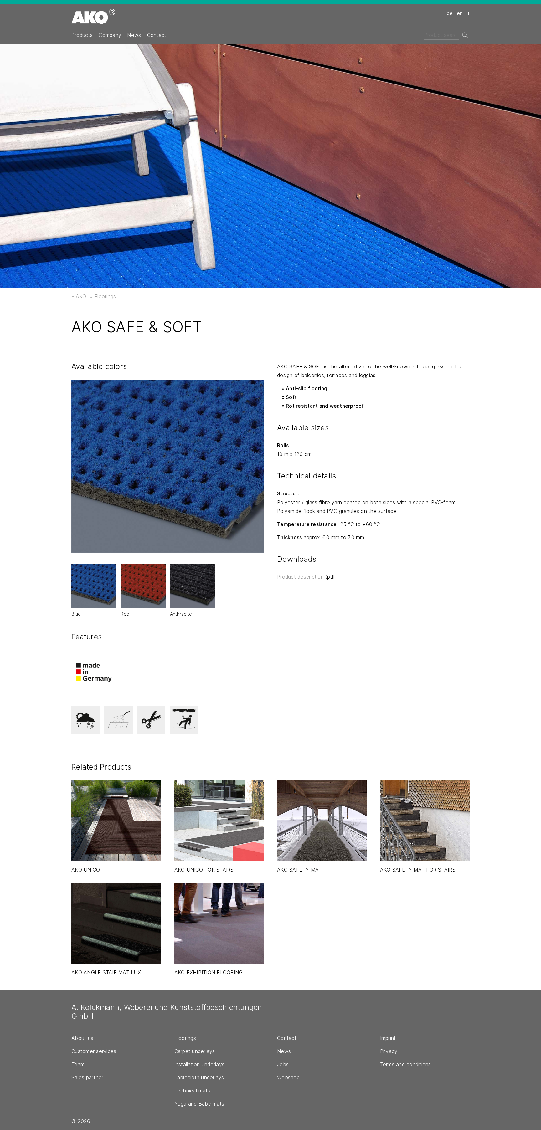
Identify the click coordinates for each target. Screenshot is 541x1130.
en (460, 13)
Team (78, 1064)
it (468, 13)
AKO (81, 296)
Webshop (288, 1077)
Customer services (93, 1051)
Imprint (388, 1038)
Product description (300, 577)
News (134, 35)
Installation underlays (199, 1064)
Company (110, 35)
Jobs (283, 1064)
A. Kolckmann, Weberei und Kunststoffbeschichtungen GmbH (166, 1011)
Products (82, 35)
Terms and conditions (405, 1064)
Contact (157, 35)
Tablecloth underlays (199, 1077)
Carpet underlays (194, 1051)
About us (82, 1038)
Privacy (389, 1051)
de (450, 13)
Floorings (105, 296)
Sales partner (87, 1077)
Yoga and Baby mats (199, 1104)
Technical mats (192, 1090)
